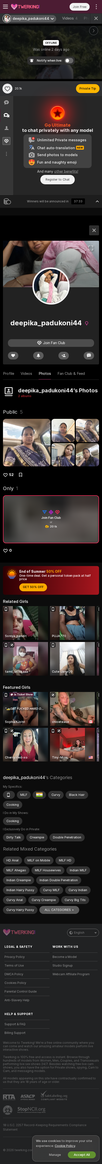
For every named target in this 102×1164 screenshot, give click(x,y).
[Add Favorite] (7, 89)
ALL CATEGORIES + (59, 910)
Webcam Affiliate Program (71, 974)
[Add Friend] (63, 355)
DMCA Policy (13, 974)
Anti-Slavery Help (16, 1000)
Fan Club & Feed (71, 373)
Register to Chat (58, 179)
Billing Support (15, 1033)
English (79, 932)
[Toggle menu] (5, 6)
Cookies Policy (15, 983)
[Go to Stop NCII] (32, 1110)
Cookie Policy (65, 1146)
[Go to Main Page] (31, 6)
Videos (70, 18)
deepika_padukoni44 (24, 777)
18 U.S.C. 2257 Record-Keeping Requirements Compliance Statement (44, 1127)
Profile (8, 373)
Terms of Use (14, 965)
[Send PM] (89, 355)
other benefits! (66, 171)
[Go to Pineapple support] (8, 1110)
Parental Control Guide (20, 991)
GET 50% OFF (33, 587)
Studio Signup (62, 965)
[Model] (94, 230)
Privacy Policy (14, 957)
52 (11, 475)
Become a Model (64, 957)
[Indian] (39, 795)
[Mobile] (9, 795)
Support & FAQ (15, 1024)
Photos (45, 373)
